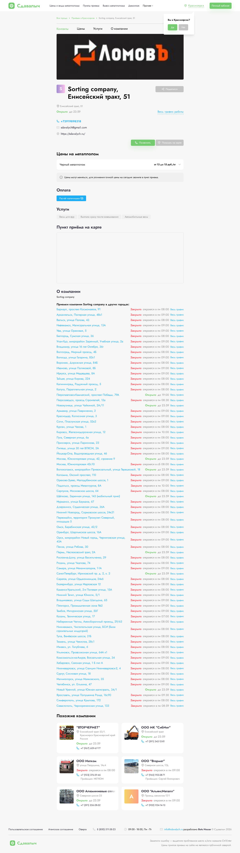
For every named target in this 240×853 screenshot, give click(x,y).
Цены (81, 29)
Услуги (97, 29)
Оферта (83, 829)
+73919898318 (71, 121)
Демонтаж (133, 5)
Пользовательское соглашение (25, 829)
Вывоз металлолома (114, 5)
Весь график (177, 309)
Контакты (63, 29)
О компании (119, 29)
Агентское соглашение (60, 829)
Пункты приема (91, 5)
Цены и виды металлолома (64, 5)
